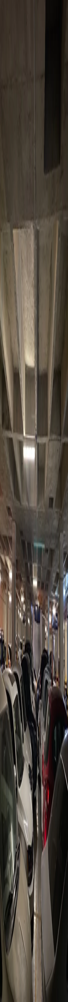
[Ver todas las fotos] (2, 431)
